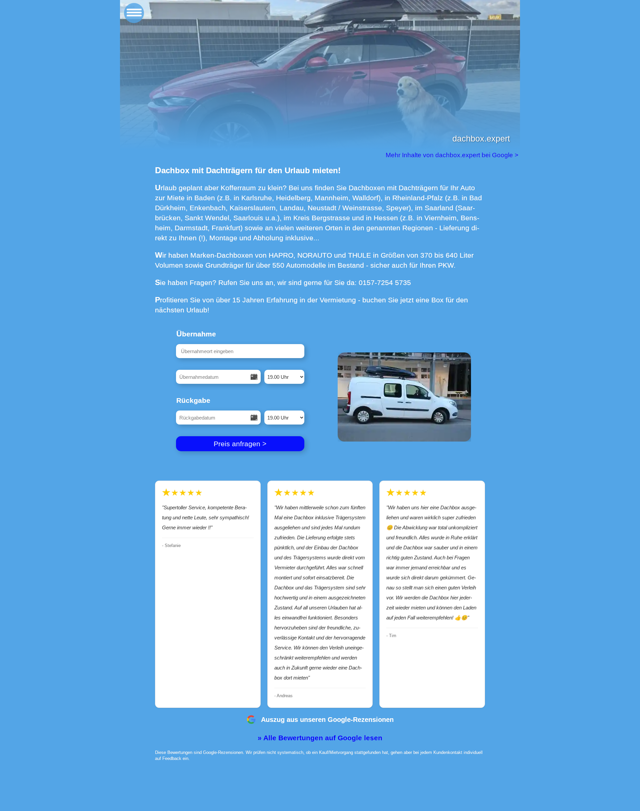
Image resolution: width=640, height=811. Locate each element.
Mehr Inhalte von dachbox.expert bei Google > (453, 155)
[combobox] (240, 351)
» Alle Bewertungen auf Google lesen (320, 738)
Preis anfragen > (240, 444)
